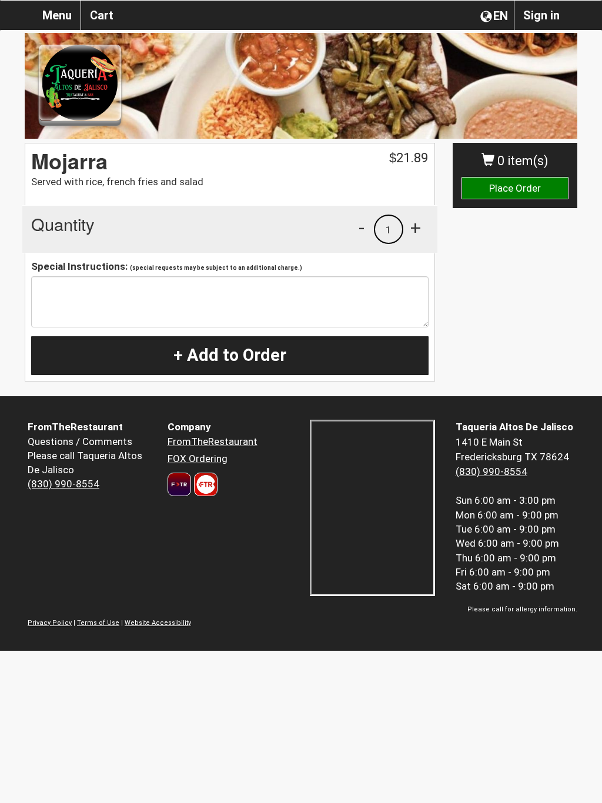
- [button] (361, 227)
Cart (101, 15)
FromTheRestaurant (212, 441)
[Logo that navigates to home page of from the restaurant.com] (179, 484)
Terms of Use (98, 623)
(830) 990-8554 (63, 484)
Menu (57, 15)
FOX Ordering (198, 458)
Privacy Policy (50, 623)
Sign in (541, 15)
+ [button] (415, 227)
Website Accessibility (158, 623)
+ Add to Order (229, 355)
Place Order (515, 188)
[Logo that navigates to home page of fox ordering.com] (204, 484)
